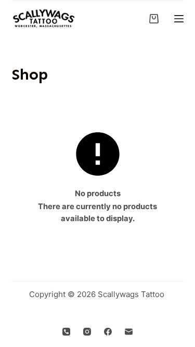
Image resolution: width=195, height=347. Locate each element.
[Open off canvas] (179, 18)
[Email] (129, 332)
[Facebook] (108, 332)
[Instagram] (87, 332)
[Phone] (66, 332)
